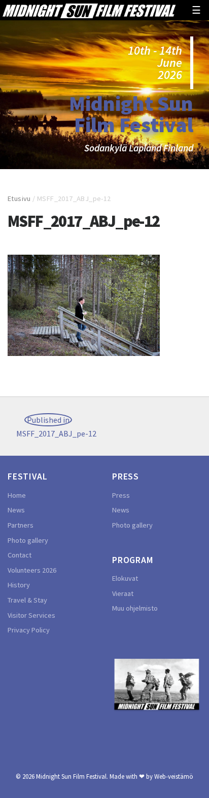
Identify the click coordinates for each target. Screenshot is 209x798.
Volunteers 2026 (32, 570)
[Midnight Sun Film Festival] (89, 10)
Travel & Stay (27, 600)
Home (17, 495)
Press (121, 495)
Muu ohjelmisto (135, 608)
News (16, 509)
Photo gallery (28, 540)
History (19, 584)
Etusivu (19, 198)
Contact (19, 555)
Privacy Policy (29, 629)
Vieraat (122, 593)
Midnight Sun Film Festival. (72, 776)
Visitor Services (31, 615)
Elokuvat (125, 578)
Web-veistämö (173, 776)
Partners (20, 525)
